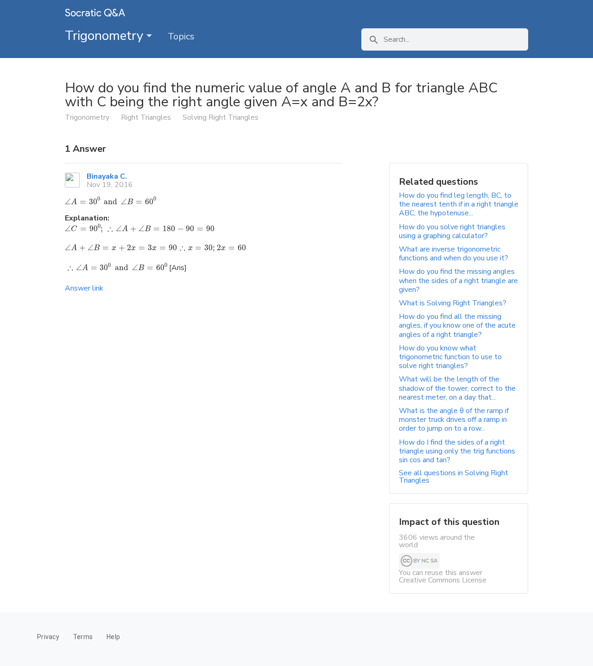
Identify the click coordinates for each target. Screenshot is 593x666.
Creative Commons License (442, 580)
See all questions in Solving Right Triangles (453, 476)
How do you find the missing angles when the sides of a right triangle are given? (458, 280)
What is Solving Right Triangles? (452, 303)
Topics (181, 36)
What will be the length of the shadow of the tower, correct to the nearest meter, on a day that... (457, 388)
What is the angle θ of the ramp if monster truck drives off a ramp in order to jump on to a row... (454, 419)
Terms (83, 636)
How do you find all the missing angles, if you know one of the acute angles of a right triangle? (457, 325)
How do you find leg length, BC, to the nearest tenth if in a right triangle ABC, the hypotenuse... (458, 204)
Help (113, 636)
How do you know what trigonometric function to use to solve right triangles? (450, 357)
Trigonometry (105, 36)
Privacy (48, 636)
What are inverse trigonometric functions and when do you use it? (453, 253)
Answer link (84, 288)
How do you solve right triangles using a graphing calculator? (452, 231)
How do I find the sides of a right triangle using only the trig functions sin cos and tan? (457, 451)
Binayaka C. (107, 176)
